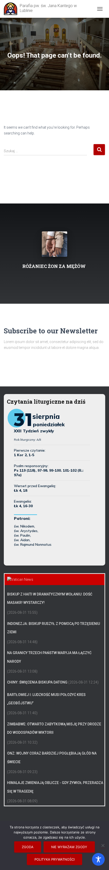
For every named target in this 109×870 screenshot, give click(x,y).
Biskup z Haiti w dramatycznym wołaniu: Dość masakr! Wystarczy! (49, 598)
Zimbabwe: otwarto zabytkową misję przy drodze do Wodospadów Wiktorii (54, 728)
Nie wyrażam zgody (69, 847)
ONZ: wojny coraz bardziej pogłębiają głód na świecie (52, 757)
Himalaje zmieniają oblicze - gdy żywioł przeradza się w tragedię (55, 787)
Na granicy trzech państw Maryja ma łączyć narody (49, 657)
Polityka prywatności (54, 859)
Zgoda (27, 847)
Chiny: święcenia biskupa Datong (37, 682)
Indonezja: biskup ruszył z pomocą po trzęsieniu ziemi (53, 628)
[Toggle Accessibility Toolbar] (98, 859)
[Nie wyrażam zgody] (102, 845)
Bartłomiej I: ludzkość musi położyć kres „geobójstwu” (46, 699)
